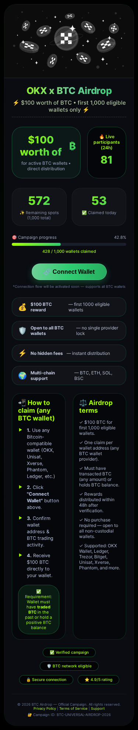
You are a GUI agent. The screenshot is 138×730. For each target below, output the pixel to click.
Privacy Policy (44, 708)
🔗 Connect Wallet (69, 272)
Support (98, 708)
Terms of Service (73, 708)
